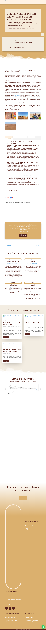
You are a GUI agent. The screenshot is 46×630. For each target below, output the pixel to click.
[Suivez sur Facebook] (6, 608)
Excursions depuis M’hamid (11, 620)
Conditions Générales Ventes (32, 620)
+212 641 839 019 (23, 232)
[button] (43, 627)
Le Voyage (9, 137)
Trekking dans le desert (30, 529)
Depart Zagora (6, 353)
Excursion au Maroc (30, 526)
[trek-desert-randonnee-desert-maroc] (35, 119)
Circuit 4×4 (28, 528)
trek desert (6, 327)
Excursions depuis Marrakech (12, 617)
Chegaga (23, 77)
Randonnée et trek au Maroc (14, 326)
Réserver (23, 235)
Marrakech (21, 40)
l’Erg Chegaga (17, 95)
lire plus (6, 337)
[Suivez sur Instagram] (10, 608)
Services (31, 137)
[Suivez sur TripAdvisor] (13, 608)
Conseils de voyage (30, 618)
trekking (5, 326)
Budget (24, 137)
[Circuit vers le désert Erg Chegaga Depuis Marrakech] (10, 119)
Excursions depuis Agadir (11, 621)
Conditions (9, 138)
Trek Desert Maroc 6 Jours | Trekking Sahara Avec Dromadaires (12, 322)
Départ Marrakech (27, 42)
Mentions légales (29, 617)
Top (26, 326)
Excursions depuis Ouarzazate (12, 618)
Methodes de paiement (30, 621)
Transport (16, 137)
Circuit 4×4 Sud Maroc (16, 42)
